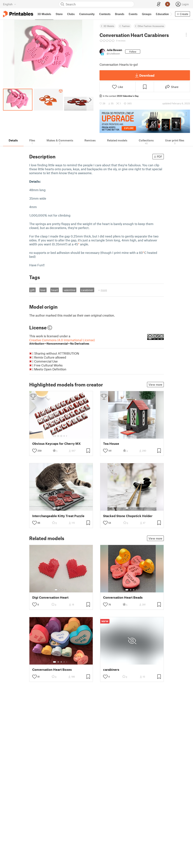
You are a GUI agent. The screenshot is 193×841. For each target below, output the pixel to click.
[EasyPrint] (159, 4)
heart (54, 290)
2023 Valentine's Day (128, 96)
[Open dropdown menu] (186, 34)
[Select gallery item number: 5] (67, 436)
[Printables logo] (18, 14)
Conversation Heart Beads (123, 597)
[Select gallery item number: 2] (58, 436)
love (42, 290)
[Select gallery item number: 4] (64, 436)
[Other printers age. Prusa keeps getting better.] (145, 121)
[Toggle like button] (34, 450)
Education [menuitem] (162, 14)
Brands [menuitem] (119, 14)
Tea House (111, 443)
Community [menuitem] (87, 14)
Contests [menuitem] (104, 14)
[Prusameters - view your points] (167, 4)
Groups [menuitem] (146, 14)
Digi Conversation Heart (50, 597)
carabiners (111, 669)
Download (146, 75)
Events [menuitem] (133, 14)
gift (32, 290)
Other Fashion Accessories (151, 26)
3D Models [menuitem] (44, 14)
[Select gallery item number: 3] (61, 436)
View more (155, 384)
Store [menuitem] (59, 14)
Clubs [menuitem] (71, 14)
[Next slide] (90, 100)
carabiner (87, 290)
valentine (69, 290)
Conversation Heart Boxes (52, 669)
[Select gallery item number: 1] (54, 436)
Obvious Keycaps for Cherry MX (56, 443)
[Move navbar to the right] (170, 14)
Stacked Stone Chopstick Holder (127, 516)
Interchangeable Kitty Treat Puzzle (58, 516)
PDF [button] (159, 156)
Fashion (126, 26)
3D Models (108, 26)
